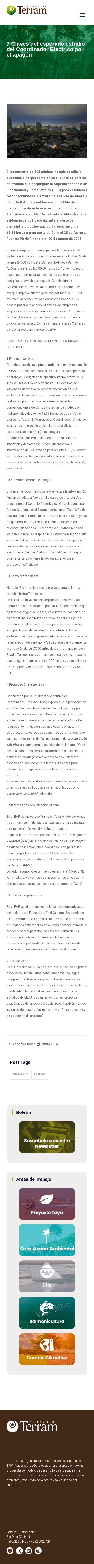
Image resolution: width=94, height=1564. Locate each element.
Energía (39, 1074)
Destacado (20, 1074)
